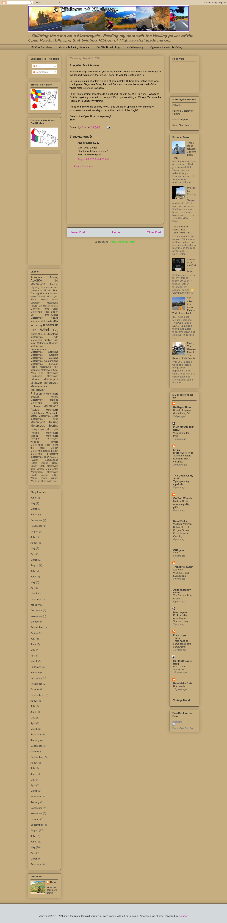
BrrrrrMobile (179, 686)
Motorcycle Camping (44, 351)
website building (49, 475)
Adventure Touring (44, 277)
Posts (38, 66)
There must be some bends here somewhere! (182, 644)
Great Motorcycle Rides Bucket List (44, 312)
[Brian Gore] (173, 725)
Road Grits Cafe (182, 683)
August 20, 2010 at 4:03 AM (93, 159)
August (34, 531)
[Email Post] (108, 127)
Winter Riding (39, 478)
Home (116, 232)
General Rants (40, 308)
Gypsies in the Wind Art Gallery (166, 47)
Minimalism (43, 334)
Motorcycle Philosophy (38, 391)
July (33, 537)
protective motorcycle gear (44, 455)
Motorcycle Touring (44, 422)
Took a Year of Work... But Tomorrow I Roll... (182, 229)
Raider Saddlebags (44, 459)
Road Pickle (180, 521)
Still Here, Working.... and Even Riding (181, 572)
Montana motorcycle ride (44, 335)
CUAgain (178, 550)
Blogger (183, 915)
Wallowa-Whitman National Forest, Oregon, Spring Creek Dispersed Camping (182, 530)
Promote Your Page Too (182, 728)
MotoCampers (180, 119)
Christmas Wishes (49, 300)
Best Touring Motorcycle (44, 292)
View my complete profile (52, 890)
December (36, 520)
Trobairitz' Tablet (183, 566)
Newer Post (77, 232)
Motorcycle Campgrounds (38, 347)
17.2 (175, 553)
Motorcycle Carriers (44, 354)
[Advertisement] (115, 199)
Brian (53, 882)
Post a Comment (83, 166)
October (35, 621)
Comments (41, 71)
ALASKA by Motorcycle (44, 282)
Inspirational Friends (41, 321)
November (36, 525)
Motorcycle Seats (48, 415)
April (33, 554)
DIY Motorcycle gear (48, 306)
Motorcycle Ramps (44, 399)
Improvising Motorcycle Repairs (44, 316)
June (33, 497)
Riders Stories (39, 463)
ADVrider (177, 105)
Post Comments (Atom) (123, 241)
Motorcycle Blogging (47, 343)
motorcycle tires (44, 418)
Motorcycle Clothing (44, 357)
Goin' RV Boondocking (108, 47)
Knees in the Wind (44, 327)
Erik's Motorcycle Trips (183, 451)
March (34, 508)
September (37, 627)
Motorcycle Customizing (44, 360)
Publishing (53, 457)
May (33, 503)
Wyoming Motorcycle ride (44, 481)
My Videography (135, 47)
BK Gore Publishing (41, 47)
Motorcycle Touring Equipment (44, 427)
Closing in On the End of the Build (191, 265)
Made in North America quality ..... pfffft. (183, 504)
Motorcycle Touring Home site (74, 47)
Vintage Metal (181, 700)
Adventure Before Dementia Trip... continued (182, 458)
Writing (54, 478)
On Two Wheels (182, 498)
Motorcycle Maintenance (44, 384)
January (35, 514)
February (36, 599)
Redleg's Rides (182, 407)
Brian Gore (177, 722)
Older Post (154, 232)
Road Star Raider (182, 125)
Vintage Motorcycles (47, 469)
